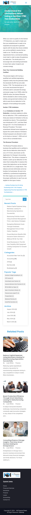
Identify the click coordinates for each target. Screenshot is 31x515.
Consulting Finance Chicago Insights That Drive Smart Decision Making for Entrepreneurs (13, 443)
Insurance (6, 490)
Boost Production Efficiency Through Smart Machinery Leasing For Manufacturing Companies (13, 399)
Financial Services (8, 488)
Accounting (10, 259)
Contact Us (6, 500)
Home (5, 486)
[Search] (25, 199)
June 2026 (10, 315)
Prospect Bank (9, 296)
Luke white (9, 22)
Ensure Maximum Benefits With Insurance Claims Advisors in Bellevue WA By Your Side (16, 236)
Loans (5, 495)
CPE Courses (9, 278)
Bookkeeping (11, 268)
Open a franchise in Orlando (12, 290)
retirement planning (10, 299)
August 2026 (11, 309)
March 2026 (10, 322)
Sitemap (21, 512)
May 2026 (10, 318)
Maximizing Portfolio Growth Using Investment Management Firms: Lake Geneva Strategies (16, 219)
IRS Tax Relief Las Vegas (11, 287)
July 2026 (10, 312)
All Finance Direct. (21, 510)
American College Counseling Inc (13, 275)
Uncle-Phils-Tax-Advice (11, 302)
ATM (8, 262)
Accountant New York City (15, 255)
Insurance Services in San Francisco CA (15, 284)
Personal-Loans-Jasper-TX (12, 293)
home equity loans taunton (12, 281)
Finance (7, 24)
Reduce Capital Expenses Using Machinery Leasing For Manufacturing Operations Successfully (13, 358)
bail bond (10, 265)
